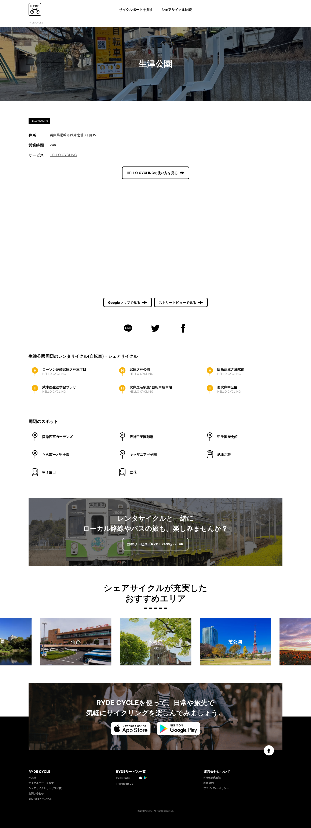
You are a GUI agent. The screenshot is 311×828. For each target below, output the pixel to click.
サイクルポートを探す (136, 9)
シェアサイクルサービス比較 (45, 788)
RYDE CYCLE (36, 22)
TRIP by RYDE (124, 783)
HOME (32, 777)
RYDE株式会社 (212, 777)
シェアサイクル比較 (176, 9)
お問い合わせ (36, 793)
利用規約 (209, 782)
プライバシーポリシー (216, 788)
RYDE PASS (123, 778)
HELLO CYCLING (63, 155)
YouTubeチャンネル (40, 798)
